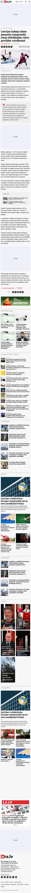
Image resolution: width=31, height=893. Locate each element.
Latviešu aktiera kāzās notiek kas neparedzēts (17, 463)
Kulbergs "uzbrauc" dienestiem (7, 760)
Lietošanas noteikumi (5, 884)
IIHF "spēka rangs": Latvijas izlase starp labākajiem (7, 326)
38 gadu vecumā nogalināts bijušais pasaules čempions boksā (22, 546)
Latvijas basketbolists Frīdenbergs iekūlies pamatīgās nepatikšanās (8, 527)
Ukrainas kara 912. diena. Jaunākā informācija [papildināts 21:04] (17, 396)
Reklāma (7, 882)
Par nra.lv (3, 882)
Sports (5, 28)
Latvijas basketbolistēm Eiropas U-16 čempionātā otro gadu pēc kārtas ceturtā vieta (6, 547)
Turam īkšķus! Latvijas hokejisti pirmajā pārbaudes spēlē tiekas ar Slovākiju (7, 345)
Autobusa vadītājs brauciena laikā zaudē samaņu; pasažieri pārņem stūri (18, 198)
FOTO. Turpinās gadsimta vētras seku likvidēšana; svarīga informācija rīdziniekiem (23, 743)
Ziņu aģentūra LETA (5, 44)
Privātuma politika (17, 882)
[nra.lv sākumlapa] (8, 2)
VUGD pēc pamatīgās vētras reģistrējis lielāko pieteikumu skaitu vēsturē (8, 742)
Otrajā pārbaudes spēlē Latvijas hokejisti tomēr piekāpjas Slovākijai (22, 327)
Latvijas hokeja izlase (7, 288)
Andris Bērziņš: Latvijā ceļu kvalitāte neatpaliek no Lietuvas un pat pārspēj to (18, 367)
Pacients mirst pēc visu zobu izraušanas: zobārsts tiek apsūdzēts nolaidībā (17, 202)
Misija (11, 882)
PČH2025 (18, 288)
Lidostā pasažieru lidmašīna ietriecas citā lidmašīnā (15, 373)
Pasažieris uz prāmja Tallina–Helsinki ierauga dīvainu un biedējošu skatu (19, 445)
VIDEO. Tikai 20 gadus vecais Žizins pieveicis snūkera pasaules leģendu (22, 527)
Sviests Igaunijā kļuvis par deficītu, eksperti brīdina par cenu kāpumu (18, 385)
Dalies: (9, 292)
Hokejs (10, 28)
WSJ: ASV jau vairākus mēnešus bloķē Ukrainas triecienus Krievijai (17, 390)
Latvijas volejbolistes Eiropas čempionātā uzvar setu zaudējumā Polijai (14, 501)
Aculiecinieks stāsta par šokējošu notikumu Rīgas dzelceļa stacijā (17, 401)
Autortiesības (13, 884)
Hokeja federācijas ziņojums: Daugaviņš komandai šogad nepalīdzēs (22, 344)
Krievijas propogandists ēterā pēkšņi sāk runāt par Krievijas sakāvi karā (16, 360)
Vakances (26, 884)
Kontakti (2, 886)
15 (24, 438)
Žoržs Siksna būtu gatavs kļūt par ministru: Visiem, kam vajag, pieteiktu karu (17, 379)
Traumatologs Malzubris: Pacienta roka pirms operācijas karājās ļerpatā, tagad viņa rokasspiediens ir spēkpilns (17, 408)
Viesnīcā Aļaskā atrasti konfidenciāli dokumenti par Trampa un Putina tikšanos (15, 415)
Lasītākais (5, 421)
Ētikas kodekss (20, 884)
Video (3, 601)
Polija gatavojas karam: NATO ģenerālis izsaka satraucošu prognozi (17, 436)
